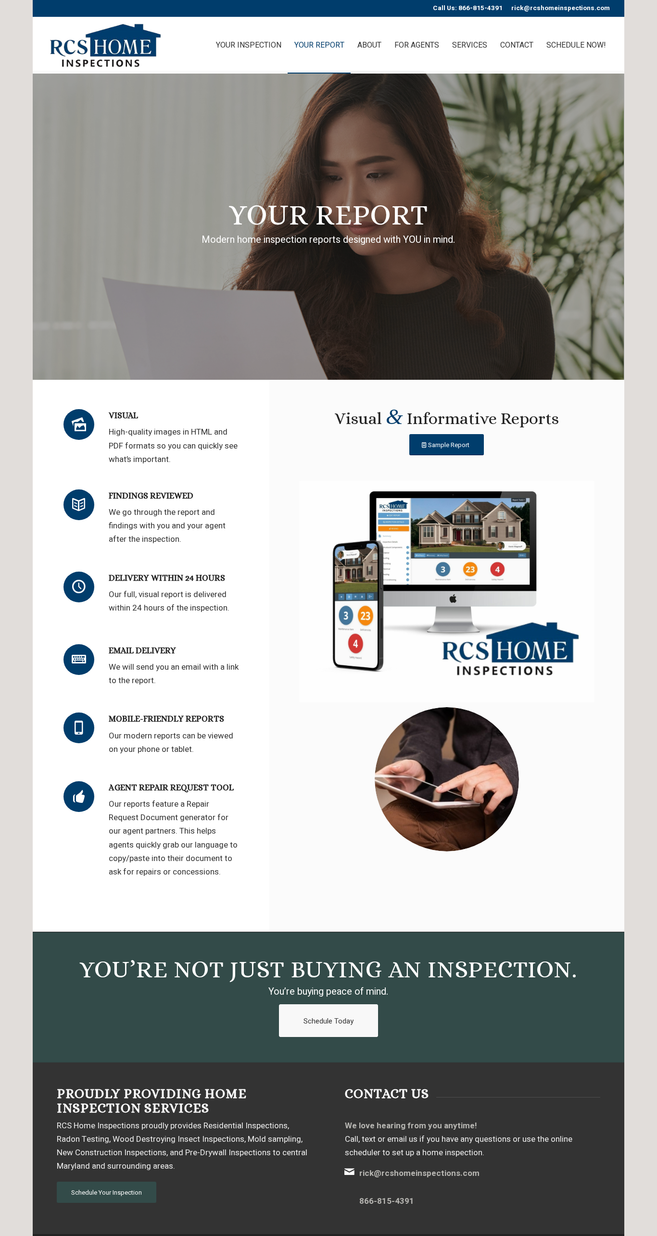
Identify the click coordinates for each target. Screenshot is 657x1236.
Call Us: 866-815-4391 (468, 8)
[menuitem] (249, 45)
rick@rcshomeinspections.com (560, 8)
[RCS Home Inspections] (106, 45)
